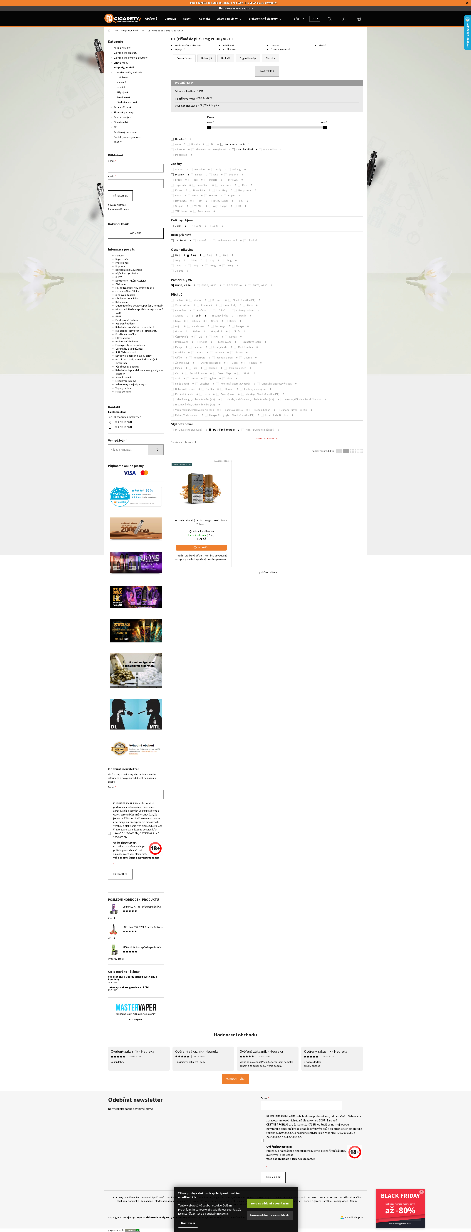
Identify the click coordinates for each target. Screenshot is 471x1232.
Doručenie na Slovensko (128, 270)
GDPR (118, 316)
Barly (221, 169)
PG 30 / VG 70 (204, 98)
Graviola (222, 352)
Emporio (236, 175)
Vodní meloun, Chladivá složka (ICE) (197, 410)
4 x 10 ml (199, 226)
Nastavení (188, 1223)
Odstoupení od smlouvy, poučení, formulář (139, 306)
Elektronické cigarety (125, 53)
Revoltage (183, 201)
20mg (232, 266)
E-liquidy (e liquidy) (125, 381)
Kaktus (235, 337)
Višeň (237, 363)
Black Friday (272, 149)
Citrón (239, 331)
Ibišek (181, 368)
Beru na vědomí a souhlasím (270, 1203)
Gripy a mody (121, 63)
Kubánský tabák (186, 394)
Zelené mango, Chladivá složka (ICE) (197, 399)
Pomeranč (209, 305)
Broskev (219, 300)
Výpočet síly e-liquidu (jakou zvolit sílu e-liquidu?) (133, 978)
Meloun (255, 363)
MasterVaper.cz (135, 1020)
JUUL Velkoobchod (125, 352)
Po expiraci (183, 155)
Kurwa (181, 190)
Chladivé (255, 240)
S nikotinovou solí (127, 102)
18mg (215, 266)
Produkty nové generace (127, 137)
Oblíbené (120, 284)
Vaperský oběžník (125, 324)
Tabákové (122, 77)
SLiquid (181, 206)
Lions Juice (201, 190)
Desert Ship (227, 373)
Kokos (235, 321)
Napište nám (122, 259)
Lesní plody (232, 305)
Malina (199, 331)
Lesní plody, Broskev (279, 415)
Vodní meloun (185, 305)
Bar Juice (202, 169)
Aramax (181, 169)
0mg (180, 255)
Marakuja (222, 326)
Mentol (200, 300)
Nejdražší (225, 58)
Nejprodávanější (248, 58)
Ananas (181, 316)
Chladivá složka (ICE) (246, 300)
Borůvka (204, 310)
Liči (203, 337)
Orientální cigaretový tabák (279, 384)
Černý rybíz (184, 337)
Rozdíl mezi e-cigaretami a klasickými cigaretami (136, 361)
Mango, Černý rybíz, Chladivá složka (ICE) (234, 415)
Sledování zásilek (125, 295)
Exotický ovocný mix (257, 389)
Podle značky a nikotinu (130, 73)
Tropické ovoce (240, 368)
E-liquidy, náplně (124, 68)
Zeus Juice (206, 211)
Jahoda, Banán (227, 358)
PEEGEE (215, 195)
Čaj (179, 373)
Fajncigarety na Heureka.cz (130, 345)
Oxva (197, 195)
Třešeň (223, 310)
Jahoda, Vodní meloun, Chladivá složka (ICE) (252, 399)
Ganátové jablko (236, 410)
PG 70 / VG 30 (262, 285)
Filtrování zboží (123, 338)
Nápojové (122, 92)
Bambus (215, 368)
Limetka (200, 347)
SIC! (243, 201)
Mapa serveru (123, 392)
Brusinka (182, 352)
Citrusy (241, 352)
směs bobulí (184, 384)
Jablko (181, 300)
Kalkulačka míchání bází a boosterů (134, 327)
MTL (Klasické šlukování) (191, 430)
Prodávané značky (125, 334)
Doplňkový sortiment (125, 132)
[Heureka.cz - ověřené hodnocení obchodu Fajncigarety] (136, 497)
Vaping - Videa (123, 388)
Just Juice (228, 185)
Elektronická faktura (126, 320)
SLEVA (118, 277)
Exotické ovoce (201, 373)
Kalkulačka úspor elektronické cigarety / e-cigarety (139, 372)
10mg (196, 260)
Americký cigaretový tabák (238, 384)
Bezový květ (230, 394)
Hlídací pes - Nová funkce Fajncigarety (136, 331)
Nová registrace (117, 205)
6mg (228, 255)
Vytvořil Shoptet (354, 1217)
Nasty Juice (247, 190)
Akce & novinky (122, 48)
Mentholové (123, 97)
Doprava (120, 266)
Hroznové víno (222, 316)
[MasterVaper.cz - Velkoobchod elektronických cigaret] (135, 1007)
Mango (242, 326)
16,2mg (181, 271)
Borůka (212, 389)
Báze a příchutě (122, 107)
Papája (181, 347)
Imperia (215, 180)
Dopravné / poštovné (152, 1197)
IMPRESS (235, 180)
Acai (180, 378)
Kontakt (119, 256)
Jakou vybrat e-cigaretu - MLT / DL (128, 987)
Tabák (200, 316)
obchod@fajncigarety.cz (127, 417)
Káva (180, 321)
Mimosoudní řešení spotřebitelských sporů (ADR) (139, 311)
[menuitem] (151, 18)
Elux (217, 175)
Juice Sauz (205, 185)
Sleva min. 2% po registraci (213, 149)
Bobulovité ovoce (187, 389)
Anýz (180, 326)
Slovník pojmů (123, 377)
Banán (245, 316)
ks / (135, 233)
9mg (180, 260)
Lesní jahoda (222, 347)
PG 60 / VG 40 (236, 285)
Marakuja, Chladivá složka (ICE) (265, 394)
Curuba (202, 352)
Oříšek (217, 321)
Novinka (197, 144)
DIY (115, 127)
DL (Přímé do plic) (209, 105)
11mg (213, 260)
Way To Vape (222, 206)
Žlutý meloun (184, 363)
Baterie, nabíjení (123, 117)
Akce (180, 144)
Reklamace (121, 302)
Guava (181, 331)
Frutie (181, 180)
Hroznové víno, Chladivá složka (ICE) (197, 405)
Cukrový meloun (247, 310)
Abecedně (270, 58)
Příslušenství (121, 122)
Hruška (206, 342)
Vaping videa (341, 1201)
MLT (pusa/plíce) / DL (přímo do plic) (135, 288)
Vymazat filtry (265, 438)
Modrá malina (248, 347)
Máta (252, 305)
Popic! (234, 195)
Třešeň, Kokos (264, 410)
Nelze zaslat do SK (237, 144)
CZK (313, 19)
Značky (118, 142)
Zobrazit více (235, 1079)
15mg (180, 266)
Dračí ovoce (184, 342)
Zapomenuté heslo (118, 209)
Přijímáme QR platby (126, 273)
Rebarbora (202, 358)
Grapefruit (219, 331)
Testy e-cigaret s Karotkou (317, 1201)
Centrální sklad (247, 149)
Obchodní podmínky (126, 298)
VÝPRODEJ (332, 1197)
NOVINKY (313, 1197)
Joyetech (183, 185)
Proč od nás (122, 263)
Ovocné (121, 82)
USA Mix (248, 373)
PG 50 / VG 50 (211, 285)
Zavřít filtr (267, 71)
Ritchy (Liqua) (223, 201)
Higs (197, 180)
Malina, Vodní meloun (189, 415)
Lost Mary (224, 190)
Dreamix (182, 175)
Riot (202, 201)
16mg (197, 266)
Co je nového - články (127, 291)
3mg (201, 91)
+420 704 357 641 (123, 422)
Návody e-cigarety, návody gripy (133, 356)
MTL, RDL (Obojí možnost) (262, 430)
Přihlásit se (120, 196)
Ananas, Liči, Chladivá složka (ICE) (305, 399)
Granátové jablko (254, 342)
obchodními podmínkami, (313, 1116)
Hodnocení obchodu (126, 341)
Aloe (232, 378)
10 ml (180, 226)
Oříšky (181, 358)
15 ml (217, 226)
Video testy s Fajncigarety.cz (131, 384)
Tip (215, 144)
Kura (247, 185)
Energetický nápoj (213, 363)
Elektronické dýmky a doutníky (130, 58)
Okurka (250, 358)
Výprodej (182, 149)
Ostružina (183, 310)
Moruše (231, 389)
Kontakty (118, 1197)
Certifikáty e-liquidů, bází (129, 349)
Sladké (121, 87)
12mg (231, 260)
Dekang (239, 169)
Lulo (197, 368)
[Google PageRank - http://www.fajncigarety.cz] (132, 1230)
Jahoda (198, 321)
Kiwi (218, 337)
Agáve (215, 378)
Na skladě (183, 139)
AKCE (322, 1197)
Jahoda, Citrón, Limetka (296, 410)
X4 (242, 206)
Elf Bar (201, 175)
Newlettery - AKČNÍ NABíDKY (130, 281)
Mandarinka (200, 326)
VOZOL (200, 206)
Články (353, 1201)
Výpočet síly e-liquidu (127, 367)
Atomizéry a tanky (124, 112)
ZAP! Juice (183, 211)
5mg (212, 255)
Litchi (209, 394)
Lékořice (207, 384)
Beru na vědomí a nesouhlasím (269, 1215)
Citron (196, 378)
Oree (180, 195)
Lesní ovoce (227, 342)
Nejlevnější (206, 58)
